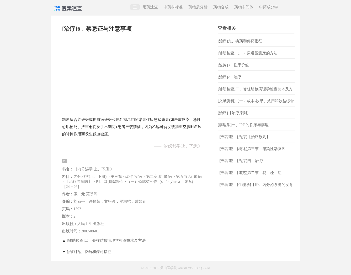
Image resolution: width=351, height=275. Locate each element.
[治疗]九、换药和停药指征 (89, 252)
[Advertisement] (132, 74)
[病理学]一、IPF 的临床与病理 (243, 125)
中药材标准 (173, 7)
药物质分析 (197, 7)
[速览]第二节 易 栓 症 (259, 173)
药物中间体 (243, 7)
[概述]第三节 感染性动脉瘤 (261, 149)
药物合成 (221, 7)
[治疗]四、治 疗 (250, 161)
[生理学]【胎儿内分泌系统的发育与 (265, 188)
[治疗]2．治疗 (229, 77)
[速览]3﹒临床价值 (233, 65)
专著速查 (226, 137)
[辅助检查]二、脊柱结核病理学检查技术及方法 (106, 240)
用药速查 (150, 7)
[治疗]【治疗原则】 (234, 113)
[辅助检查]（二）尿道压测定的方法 (247, 53)
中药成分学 (268, 7)
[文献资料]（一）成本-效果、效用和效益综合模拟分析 (256, 105)
